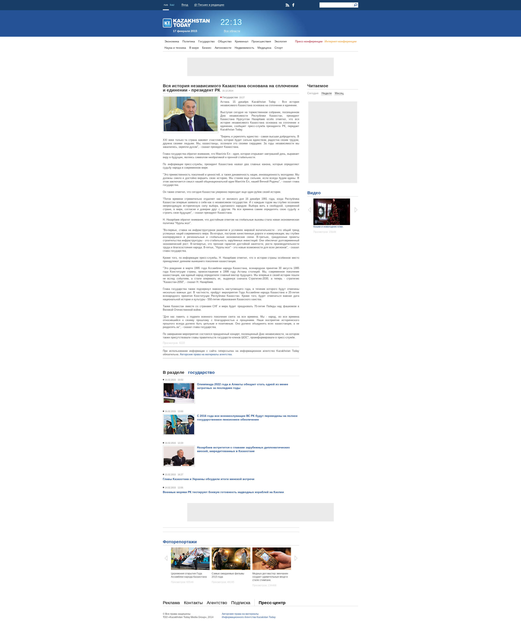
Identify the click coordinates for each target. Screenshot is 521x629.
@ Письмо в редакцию (209, 4)
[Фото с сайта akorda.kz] (191, 130)
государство (201, 372)
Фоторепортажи (180, 541)
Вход (185, 4)
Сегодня (313, 93)
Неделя (327, 93)
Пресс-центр (272, 602)
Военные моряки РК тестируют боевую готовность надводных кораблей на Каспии (223, 492)
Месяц (339, 93)
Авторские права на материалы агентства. (206, 354)
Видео (314, 192)
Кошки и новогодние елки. (328, 226)
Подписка (240, 602)
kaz (172, 4)
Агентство (217, 602)
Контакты (193, 602)
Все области (232, 31)
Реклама (171, 602)
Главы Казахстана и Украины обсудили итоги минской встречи (208, 479)
